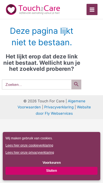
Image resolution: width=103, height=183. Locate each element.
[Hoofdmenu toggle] (92, 9)
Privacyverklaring (59, 107)
